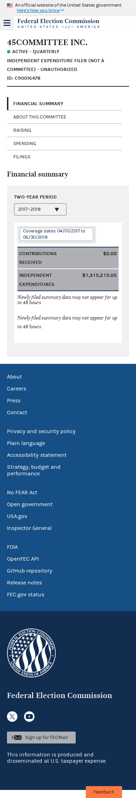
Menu (7, 23)
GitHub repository (29, 571)
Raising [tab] (22, 130)
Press (14, 400)
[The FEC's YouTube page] (29, 716)
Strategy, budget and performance (34, 470)
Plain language (26, 443)
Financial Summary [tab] (38, 104)
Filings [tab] (21, 157)
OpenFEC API (23, 559)
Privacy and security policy (41, 431)
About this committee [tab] (39, 117)
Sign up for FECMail (46, 737)
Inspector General (29, 528)
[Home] (59, 24)
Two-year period (35, 197)
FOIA (12, 547)
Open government (30, 504)
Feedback (103, 792)
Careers (16, 389)
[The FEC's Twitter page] (12, 716)
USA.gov (17, 516)
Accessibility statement (37, 455)
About (14, 377)
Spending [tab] (24, 143)
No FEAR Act (22, 492)
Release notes (24, 583)
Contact (17, 412)
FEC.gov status (25, 594)
